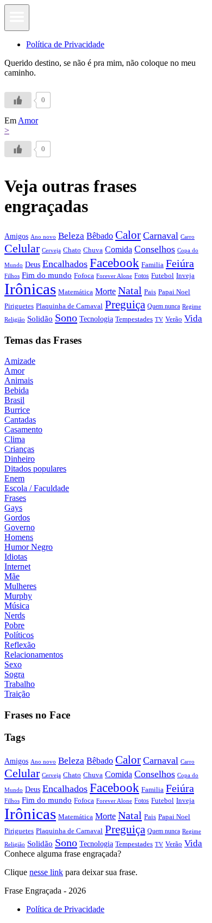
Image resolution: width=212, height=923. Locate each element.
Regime (191, 306)
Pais (150, 292)
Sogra (14, 674)
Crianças (19, 449)
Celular (22, 248)
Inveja (185, 275)
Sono (66, 318)
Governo (19, 527)
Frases (15, 498)
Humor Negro (28, 547)
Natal (130, 290)
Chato (72, 250)
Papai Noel (174, 292)
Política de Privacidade (65, 44)
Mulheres (20, 586)
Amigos (16, 236)
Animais (18, 380)
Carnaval (160, 235)
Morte (105, 291)
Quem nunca (163, 306)
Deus (32, 265)
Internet (17, 566)
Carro (187, 236)
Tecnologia (96, 318)
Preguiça (125, 304)
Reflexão (19, 644)
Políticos (19, 635)
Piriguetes (19, 306)
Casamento (23, 429)
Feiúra (180, 263)
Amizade (19, 361)
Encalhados (65, 263)
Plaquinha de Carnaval (69, 306)
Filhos (12, 276)
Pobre (14, 625)
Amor (28, 120)
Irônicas (30, 289)
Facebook (114, 263)
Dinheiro (19, 458)
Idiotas (15, 556)
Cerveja (51, 250)
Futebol (162, 275)
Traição (17, 693)
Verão (173, 319)
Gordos (17, 517)
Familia (152, 265)
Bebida (16, 390)
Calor (128, 234)
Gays (13, 507)
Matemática (75, 292)
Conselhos (154, 249)
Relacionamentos (33, 654)
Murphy (18, 595)
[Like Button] (18, 100)
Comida (118, 249)
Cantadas (20, 419)
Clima (14, 439)
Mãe (12, 576)
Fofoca (84, 275)
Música (16, 605)
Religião (14, 319)
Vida (193, 318)
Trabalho (19, 684)
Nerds (14, 615)
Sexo (13, 664)
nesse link (46, 872)
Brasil (14, 400)
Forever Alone (114, 275)
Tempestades (134, 319)
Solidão (40, 318)
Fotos (141, 276)
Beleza (71, 236)
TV (159, 320)
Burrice (17, 409)
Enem (14, 478)
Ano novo (43, 236)
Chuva (93, 250)
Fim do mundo (47, 275)
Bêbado (99, 235)
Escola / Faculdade (36, 488)
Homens (18, 537)
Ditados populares (35, 468)
